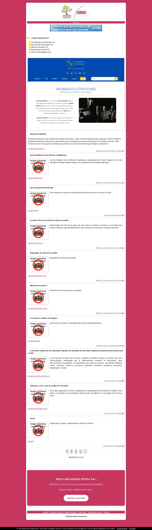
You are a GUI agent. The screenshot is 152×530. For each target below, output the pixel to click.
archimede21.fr (34, 341)
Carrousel (82, 512)
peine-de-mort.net (35, 243)
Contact (106, 512)
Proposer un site (56, 512)
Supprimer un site (95, 512)
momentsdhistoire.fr (36, 148)
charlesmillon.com (35, 178)
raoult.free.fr (33, 210)
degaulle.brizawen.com (37, 276)
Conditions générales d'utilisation (76, 516)
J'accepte (132, 528)
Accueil (46, 512)
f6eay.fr (31, 441)
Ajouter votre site (76, 498)
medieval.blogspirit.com (37, 408)
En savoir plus (122, 528)
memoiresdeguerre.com (37, 308)
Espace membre (71, 512)
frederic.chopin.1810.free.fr (39, 376)
